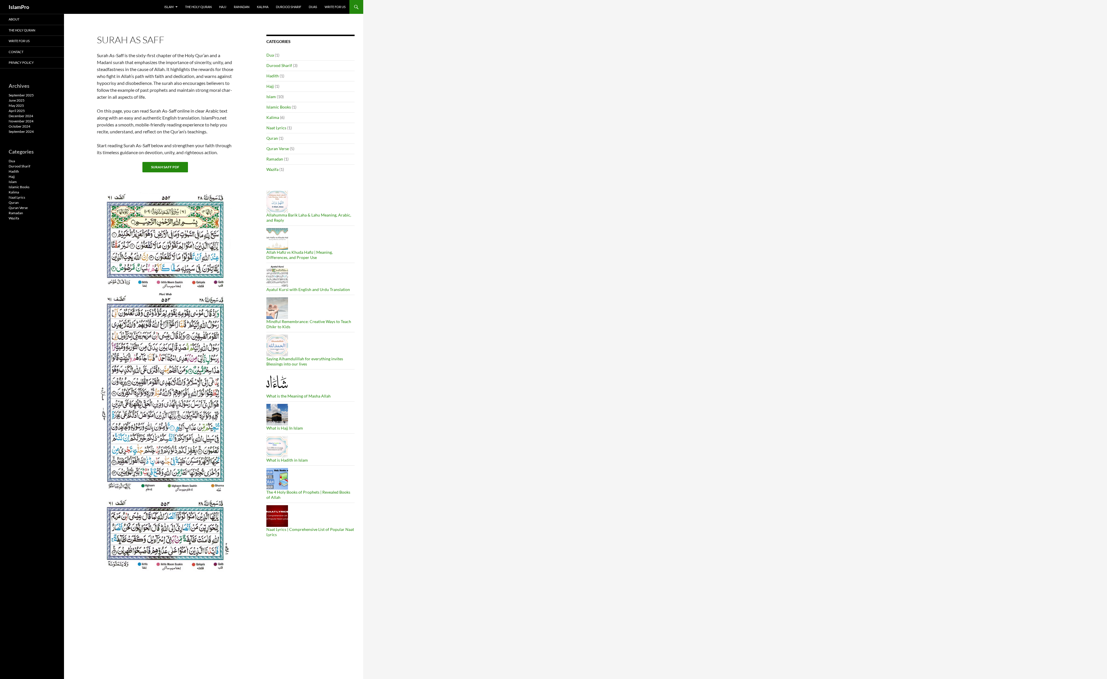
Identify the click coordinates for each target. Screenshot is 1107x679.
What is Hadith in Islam (287, 460)
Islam (169, 7)
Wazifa (272, 169)
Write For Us (335, 7)
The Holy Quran (198, 7)
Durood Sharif (288, 7)
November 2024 (21, 121)
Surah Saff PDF (165, 167)
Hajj (222, 7)
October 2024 (19, 126)
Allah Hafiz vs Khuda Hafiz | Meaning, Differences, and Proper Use (299, 255)
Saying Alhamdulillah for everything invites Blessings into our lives (304, 361)
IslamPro (19, 7)
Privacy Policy (21, 62)
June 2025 (17, 100)
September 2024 (21, 131)
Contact (16, 52)
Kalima (262, 7)
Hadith (272, 75)
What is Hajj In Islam (284, 428)
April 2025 (17, 111)
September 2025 (21, 95)
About (14, 19)
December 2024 (21, 116)
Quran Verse (277, 148)
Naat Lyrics (276, 127)
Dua (270, 55)
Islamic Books (278, 107)
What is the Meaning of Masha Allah (298, 395)
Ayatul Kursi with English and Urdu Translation (308, 289)
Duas (313, 7)
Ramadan (241, 7)
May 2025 (16, 105)
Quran (272, 138)
